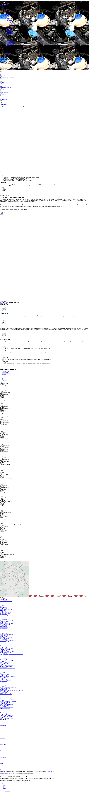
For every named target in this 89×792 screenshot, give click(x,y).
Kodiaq (8, 49)
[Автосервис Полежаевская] (35, 596)
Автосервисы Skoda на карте (5, 6)
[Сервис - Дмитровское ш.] (1, 598)
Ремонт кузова (3, 84)
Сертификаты (9, 13)
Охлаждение (4, 376)
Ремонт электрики (10, 40)
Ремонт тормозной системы (11, 38)
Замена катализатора (10, 42)
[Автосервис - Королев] (62, 596)
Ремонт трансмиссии (10, 39)
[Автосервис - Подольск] (71, 596)
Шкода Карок (2, 763)
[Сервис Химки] (34, 596)
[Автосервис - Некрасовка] (38, 596)
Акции (8, 11)
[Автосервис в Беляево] (32, 596)
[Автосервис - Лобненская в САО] (67, 596)
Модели (6, 17)
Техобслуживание (3, 104)
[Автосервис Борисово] (2, 598)
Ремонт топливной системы (11, 37)
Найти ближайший (3, 303)
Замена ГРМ (9, 29)
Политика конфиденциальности (6, 773)
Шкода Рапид (9, 19)
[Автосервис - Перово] (78, 596)
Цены (6, 46)
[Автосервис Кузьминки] (39, 596)
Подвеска (4, 374)
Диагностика (9, 28)
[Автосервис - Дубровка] (47, 596)
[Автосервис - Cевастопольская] (66, 596)
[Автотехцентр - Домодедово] (58, 596)
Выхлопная (4, 380)
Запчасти (8, 14)
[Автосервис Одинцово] (30, 596)
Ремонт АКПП (9, 30)
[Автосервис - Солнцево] (88, 596)
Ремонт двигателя (10, 32)
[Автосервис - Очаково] (83, 596)
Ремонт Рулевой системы (4, 89)
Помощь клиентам (3, 5)
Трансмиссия (4, 378)
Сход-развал (2, 101)
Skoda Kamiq (9, 25)
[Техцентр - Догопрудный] (55, 596)
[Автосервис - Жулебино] (50, 596)
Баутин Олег (7, 791)
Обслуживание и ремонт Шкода (8, 67)
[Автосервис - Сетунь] (74, 596)
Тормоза (3, 379)
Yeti (7, 51)
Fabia (7, 52)
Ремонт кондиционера (10, 34)
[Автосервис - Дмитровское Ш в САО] (84, 596)
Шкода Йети (9, 22)
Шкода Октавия (9, 18)
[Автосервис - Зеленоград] (42, 596)
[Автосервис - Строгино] (36, 596)
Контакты (6, 54)
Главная (6, 9)
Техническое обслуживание (11, 44)
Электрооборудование (6, 373)
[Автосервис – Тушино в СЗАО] (81, 596)
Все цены (2, 214)
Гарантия (8, 12)
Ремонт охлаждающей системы (5, 87)
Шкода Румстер (9, 24)
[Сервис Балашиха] (33, 596)
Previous (2, 301)
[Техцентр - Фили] (29, 596)
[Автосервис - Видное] (80, 596)
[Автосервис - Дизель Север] (86, 596)
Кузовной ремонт (10, 33)
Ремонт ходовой (3, 97)
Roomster (8, 53)
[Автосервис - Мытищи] (49, 596)
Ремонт (6, 27)
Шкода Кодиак (3, 769)
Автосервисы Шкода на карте (5, 1)
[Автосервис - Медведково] (79, 596)
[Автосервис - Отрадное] (51, 596)
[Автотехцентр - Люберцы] (3, 598)
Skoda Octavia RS (10, 26)
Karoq (8, 50)
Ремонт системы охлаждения (12, 36)
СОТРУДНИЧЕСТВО (50, 771)
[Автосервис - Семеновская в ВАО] (63, 596)
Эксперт (8, 16)
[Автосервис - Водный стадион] (4, 598)
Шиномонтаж (9, 45)
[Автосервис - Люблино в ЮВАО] (61, 596)
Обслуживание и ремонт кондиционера (7, 77)
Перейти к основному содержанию (6, 0)
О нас (6, 10)
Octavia (8, 47)
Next (5, 301)
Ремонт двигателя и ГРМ (6, 69)
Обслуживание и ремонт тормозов (6, 80)
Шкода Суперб (9, 20)
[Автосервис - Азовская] (76, 596)
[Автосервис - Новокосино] (53, 596)
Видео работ (9, 15)
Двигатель (4, 377)
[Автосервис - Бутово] (64, 596)
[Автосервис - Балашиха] (52, 596)
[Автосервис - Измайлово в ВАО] (68, 596)
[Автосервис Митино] (45, 596)
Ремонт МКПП (9, 31)
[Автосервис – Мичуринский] (75, 596)
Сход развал (9, 41)
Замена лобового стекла (11, 43)
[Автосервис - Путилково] (46, 596)
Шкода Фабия (9, 23)
